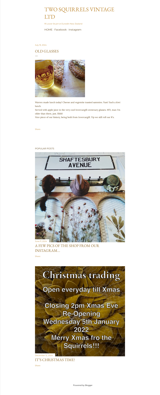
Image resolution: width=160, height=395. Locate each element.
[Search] (123, 9)
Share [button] (37, 129)
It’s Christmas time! (55, 359)
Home (48, 29)
